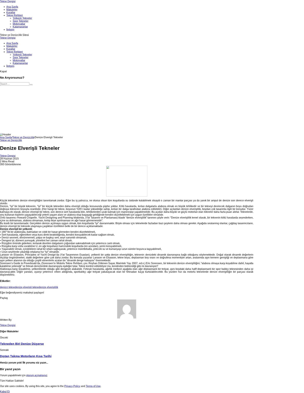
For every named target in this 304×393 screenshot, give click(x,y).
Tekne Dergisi (8, 1)
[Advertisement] (152, 109)
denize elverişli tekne (27, 287)
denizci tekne (7, 287)
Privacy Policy (72, 386)
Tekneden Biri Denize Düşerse (22, 343)
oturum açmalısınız (36, 375)
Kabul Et (5, 391)
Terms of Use (93, 386)
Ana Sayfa (6, 137)
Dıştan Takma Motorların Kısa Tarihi (25, 356)
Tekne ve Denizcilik (23, 137)
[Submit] (31, 84)
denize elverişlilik (48, 287)
